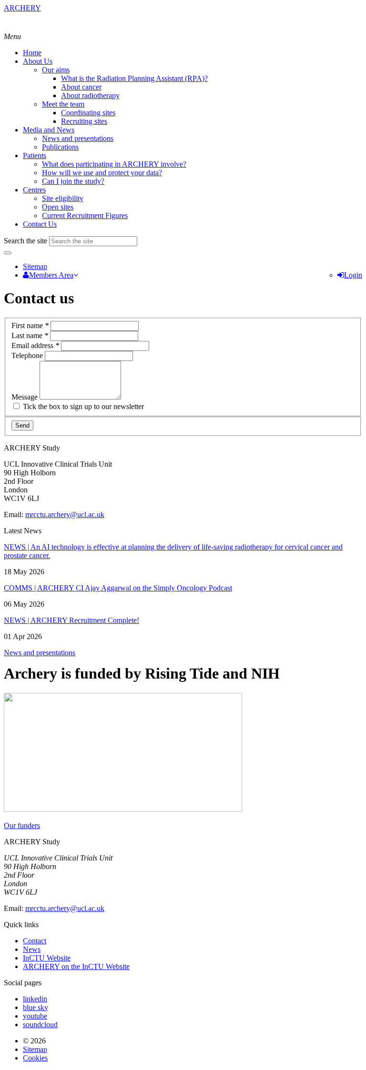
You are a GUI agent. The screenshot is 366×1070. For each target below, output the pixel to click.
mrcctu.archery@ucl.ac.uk (64, 514)
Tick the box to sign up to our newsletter (82, 406)
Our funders (22, 825)
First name (30, 325)
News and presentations (39, 653)
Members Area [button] (51, 275)
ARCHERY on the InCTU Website (76, 966)
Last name (29, 335)
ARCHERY (22, 8)
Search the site (25, 241)
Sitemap (35, 266)
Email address (35, 345)
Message (25, 397)
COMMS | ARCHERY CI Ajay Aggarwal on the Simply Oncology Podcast (118, 588)
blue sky (35, 1007)
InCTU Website (47, 958)
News (32, 949)
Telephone (28, 355)
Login (353, 275)
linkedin (35, 999)
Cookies (35, 1058)
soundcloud (40, 1024)
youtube (35, 1016)
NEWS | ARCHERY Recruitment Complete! (71, 620)
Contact (34, 941)
